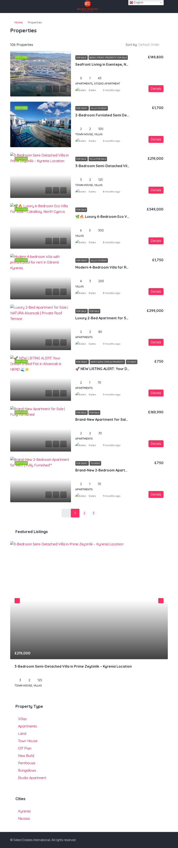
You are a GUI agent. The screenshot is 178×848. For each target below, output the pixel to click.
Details (156, 88)
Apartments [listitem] (27, 726)
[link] (40, 73)
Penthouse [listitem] (26, 763)
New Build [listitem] (26, 755)
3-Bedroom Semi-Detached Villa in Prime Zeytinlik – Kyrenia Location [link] (73, 666)
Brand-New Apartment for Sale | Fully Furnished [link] (115, 419)
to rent (132, 361)
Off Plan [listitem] (24, 748)
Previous (17, 600)
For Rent (82, 108)
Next (160, 600)
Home (19, 22)
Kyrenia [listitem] (24, 811)
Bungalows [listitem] (27, 770)
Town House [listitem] (27, 741)
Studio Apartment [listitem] (32, 778)
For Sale (81, 57)
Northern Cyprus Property (107, 361)
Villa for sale (97, 159)
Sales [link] (92, 90)
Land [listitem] (22, 733)
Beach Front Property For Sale (108, 57)
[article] (89, 617)
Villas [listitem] (22, 719)
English (138, 2)
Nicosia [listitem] (24, 818)
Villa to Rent (99, 108)
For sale (94, 311)
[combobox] (152, 44)
